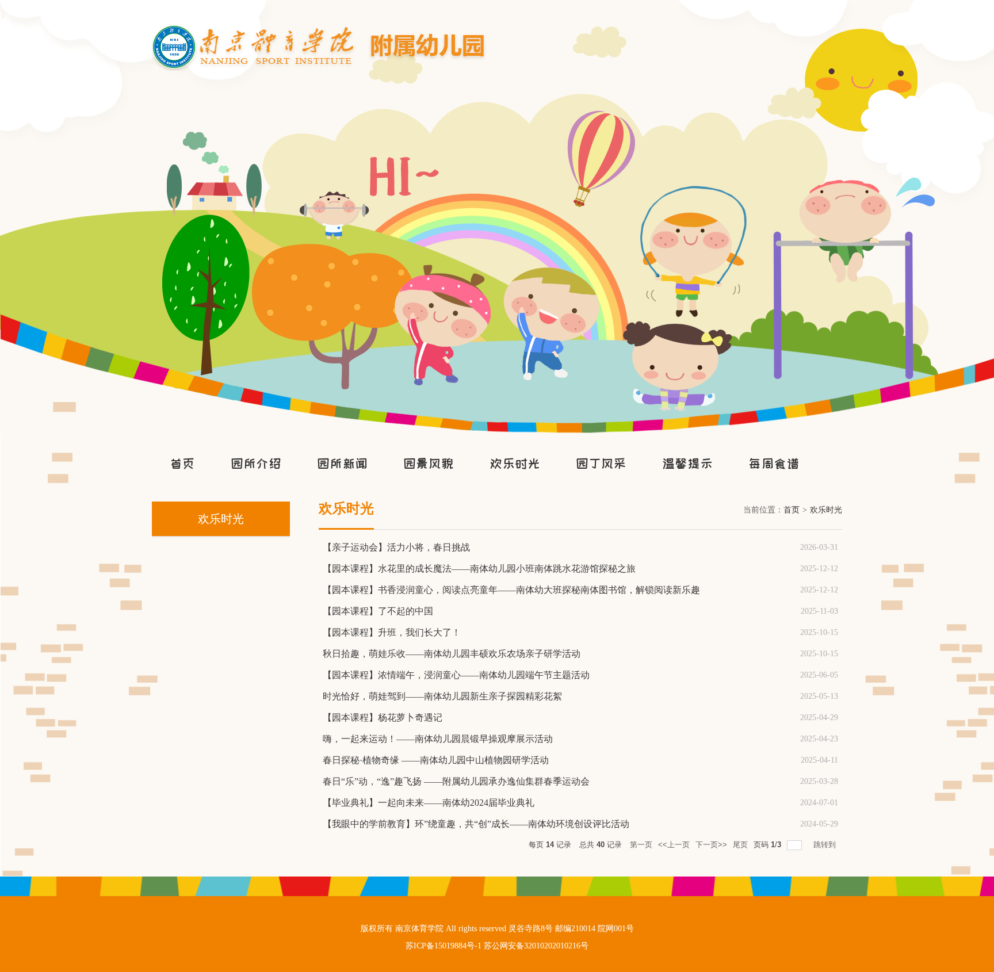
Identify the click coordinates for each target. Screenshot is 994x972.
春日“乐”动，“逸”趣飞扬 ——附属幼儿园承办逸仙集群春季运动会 (456, 781)
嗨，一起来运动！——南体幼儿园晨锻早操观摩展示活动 (438, 739)
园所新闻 (342, 463)
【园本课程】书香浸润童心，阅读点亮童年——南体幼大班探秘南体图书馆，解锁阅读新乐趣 (511, 590)
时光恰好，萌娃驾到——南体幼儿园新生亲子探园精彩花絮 (442, 696)
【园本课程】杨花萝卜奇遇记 (382, 717)
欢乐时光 (515, 463)
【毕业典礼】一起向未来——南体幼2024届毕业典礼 (428, 803)
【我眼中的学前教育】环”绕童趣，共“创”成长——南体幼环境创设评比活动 (476, 824)
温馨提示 (687, 463)
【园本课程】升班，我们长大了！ (392, 632)
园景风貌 (428, 463)
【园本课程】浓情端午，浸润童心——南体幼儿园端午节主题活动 (456, 675)
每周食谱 (773, 463)
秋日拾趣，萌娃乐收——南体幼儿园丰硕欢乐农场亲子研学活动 (451, 654)
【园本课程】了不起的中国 (378, 611)
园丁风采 (601, 463)
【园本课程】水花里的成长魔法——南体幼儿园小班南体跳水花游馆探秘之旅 (479, 568)
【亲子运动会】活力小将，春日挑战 (396, 547)
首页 (182, 463)
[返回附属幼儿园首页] (321, 28)
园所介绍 (256, 463)
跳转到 (825, 844)
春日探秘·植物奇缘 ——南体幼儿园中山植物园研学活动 (436, 760)
